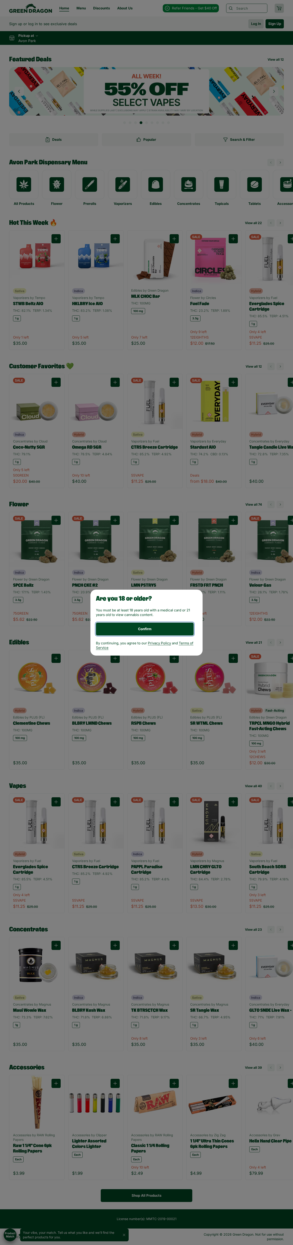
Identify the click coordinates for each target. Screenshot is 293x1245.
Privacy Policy (159, 643)
